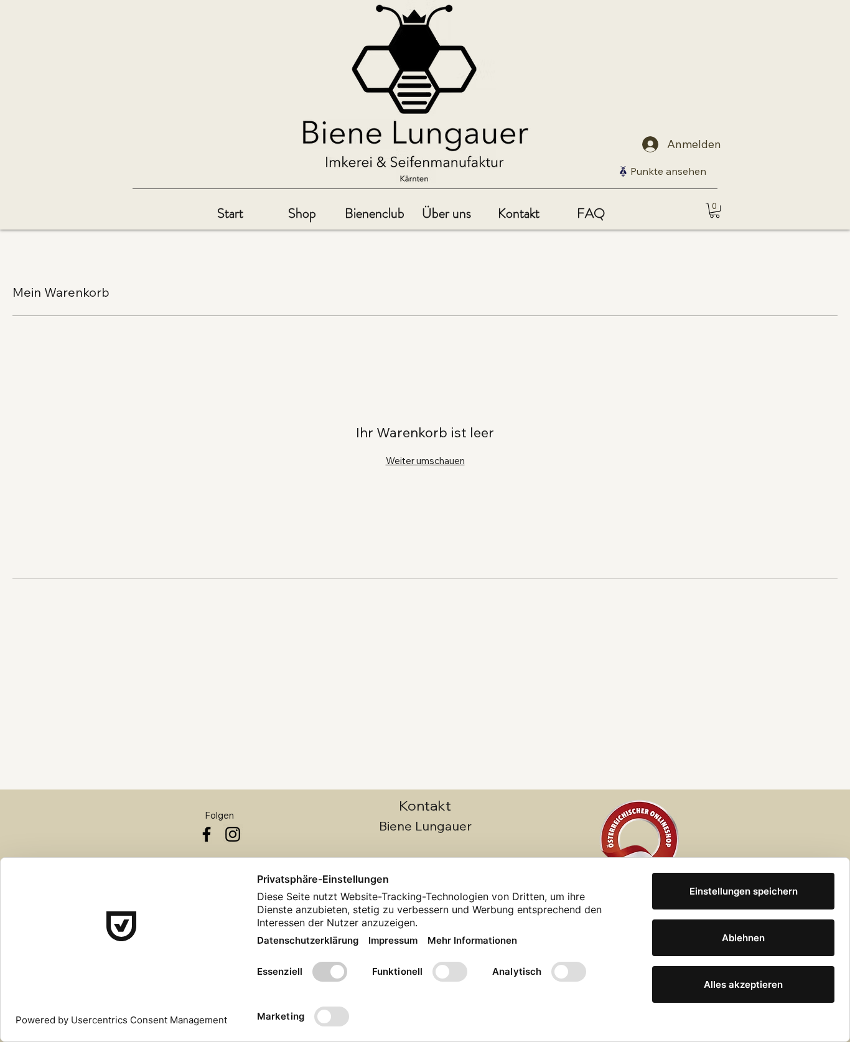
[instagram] (233, 834)
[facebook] (207, 834)
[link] (715, 210)
